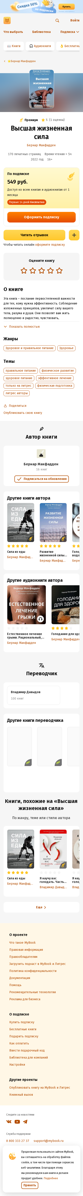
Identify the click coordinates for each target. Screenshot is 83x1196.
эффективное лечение (54, 378)
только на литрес (18, 386)
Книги (16, 46)
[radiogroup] (41, 271)
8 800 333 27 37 (17, 1141)
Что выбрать (13, 32)
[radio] (23, 270)
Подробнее (51, 1178)
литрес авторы (17, 393)
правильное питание (21, 371)
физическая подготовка (54, 386)
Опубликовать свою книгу (23, 413)
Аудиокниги (42, 46)
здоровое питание (19, 378)
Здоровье (66, 348)
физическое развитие (58, 371)
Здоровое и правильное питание (30, 348)
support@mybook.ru (49, 1141)
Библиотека (41, 32)
